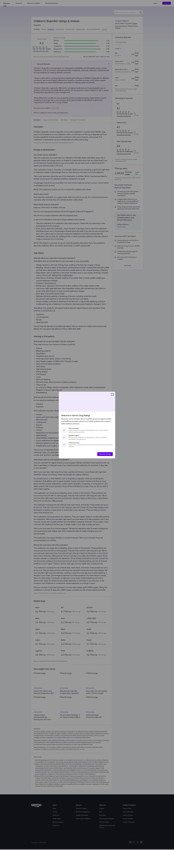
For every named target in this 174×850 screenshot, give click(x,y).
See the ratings (105, 454)
